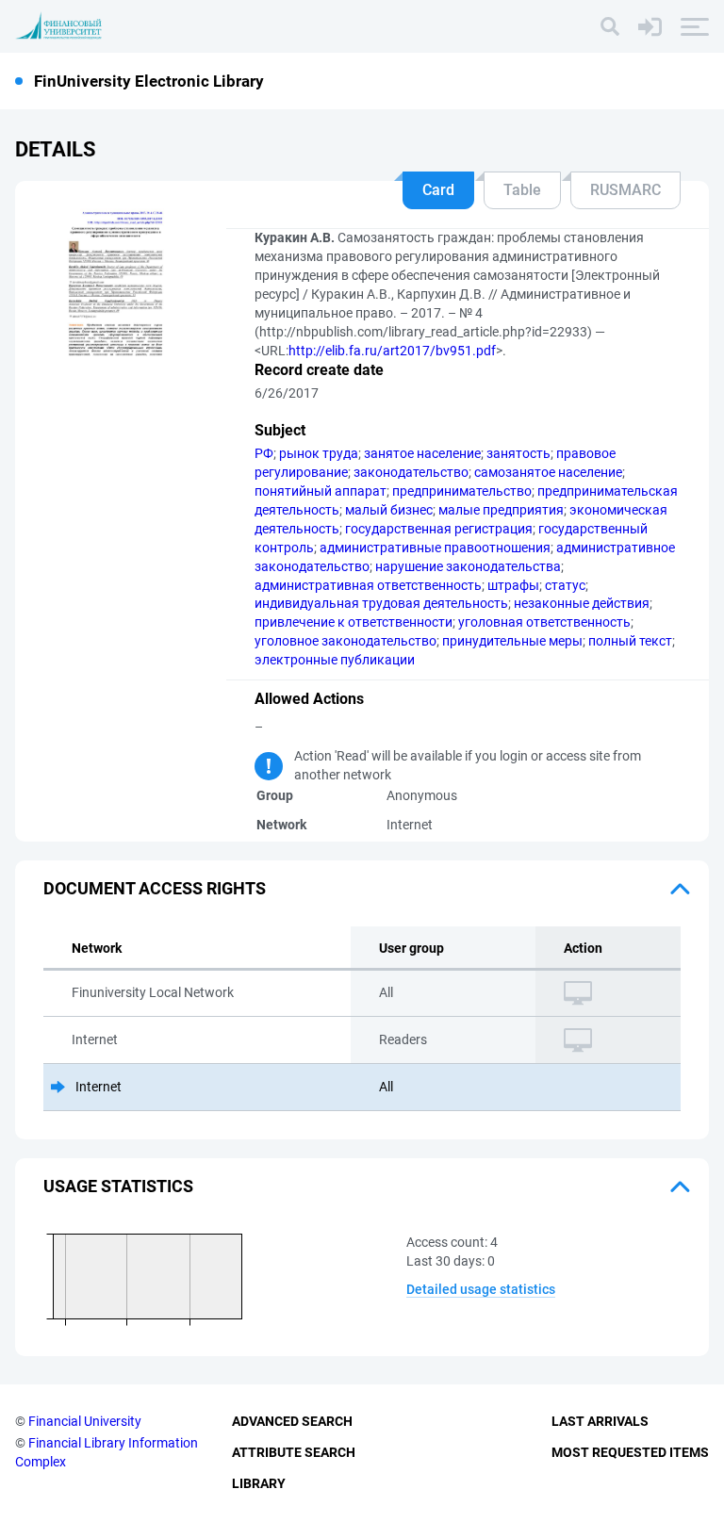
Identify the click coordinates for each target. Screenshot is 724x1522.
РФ (264, 453)
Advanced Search (292, 1421)
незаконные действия (582, 603)
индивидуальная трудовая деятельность (381, 603)
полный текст (630, 640)
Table (522, 190)
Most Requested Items (630, 1452)
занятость (518, 453)
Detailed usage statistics (480, 1289)
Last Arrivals (600, 1421)
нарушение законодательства (468, 566)
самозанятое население (548, 472)
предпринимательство (462, 491)
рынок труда (318, 453)
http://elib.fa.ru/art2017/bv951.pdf (392, 350)
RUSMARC (625, 190)
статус (565, 585)
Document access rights (154, 888)
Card (438, 190)
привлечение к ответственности (353, 622)
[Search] (610, 26)
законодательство (411, 472)
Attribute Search (293, 1452)
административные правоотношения (435, 547)
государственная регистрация (439, 528)
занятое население (422, 453)
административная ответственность (368, 585)
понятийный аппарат (321, 491)
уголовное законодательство (345, 640)
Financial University (84, 1421)
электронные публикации (335, 659)
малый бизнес (389, 509)
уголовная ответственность (544, 622)
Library (259, 1483)
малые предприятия (501, 509)
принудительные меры (512, 640)
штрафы (513, 585)
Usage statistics (118, 1186)
